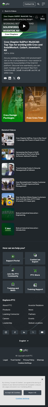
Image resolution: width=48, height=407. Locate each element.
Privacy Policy (28, 360)
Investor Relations (36, 305)
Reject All (32, 392)
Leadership (7, 323)
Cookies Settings (24, 363)
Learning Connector (11, 314)
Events (31, 319)
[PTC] (24, 350)
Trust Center (15, 360)
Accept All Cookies (12, 392)
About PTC (7, 305)
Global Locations (35, 323)
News (30, 310)
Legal (5, 360)
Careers (6, 319)
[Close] (42, 379)
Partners (31, 314)
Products (6, 310)
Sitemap (40, 360)
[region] (22, 390)
